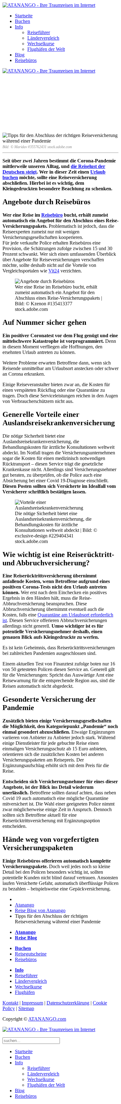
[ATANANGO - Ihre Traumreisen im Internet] (48, 5)
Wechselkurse (40, 43)
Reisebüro (52, 215)
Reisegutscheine (31, 953)
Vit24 (53, 270)
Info (19, 26)
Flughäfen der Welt (46, 49)
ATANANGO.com (47, 1019)
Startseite (24, 15)
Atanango (24, 904)
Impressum (32, 1002)
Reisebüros (26, 60)
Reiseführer (38, 32)
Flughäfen (25, 992)
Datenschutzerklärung (68, 1002)
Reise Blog (26, 937)
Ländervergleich (43, 38)
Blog (20, 54)
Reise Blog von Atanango (40, 910)
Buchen (22, 21)
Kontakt (10, 1002)
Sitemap (26, 1008)
